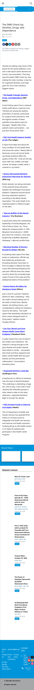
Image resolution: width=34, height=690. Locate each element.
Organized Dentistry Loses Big (16, 371)
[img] (16, 3)
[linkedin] (9, 44)
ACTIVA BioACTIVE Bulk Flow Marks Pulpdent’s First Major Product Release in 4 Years (21, 607)
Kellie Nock (18, 560)
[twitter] (6, 44)
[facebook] (3, 44)
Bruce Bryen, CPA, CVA (22, 586)
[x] (32, 657)
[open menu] (3, 3)
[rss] (32, 660)
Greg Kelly (8, 37)
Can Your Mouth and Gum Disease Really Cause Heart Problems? (13, 331)
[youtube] (29, 660)
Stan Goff (17, 614)
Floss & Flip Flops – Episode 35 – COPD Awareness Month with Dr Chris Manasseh (22, 500)
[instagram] (32, 663)
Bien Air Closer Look (22, 477)
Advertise (11, 649)
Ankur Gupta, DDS (20, 539)
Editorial (17, 649)
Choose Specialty (8, 9)
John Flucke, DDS (20, 479)
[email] (15, 44)
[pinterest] (12, 44)
